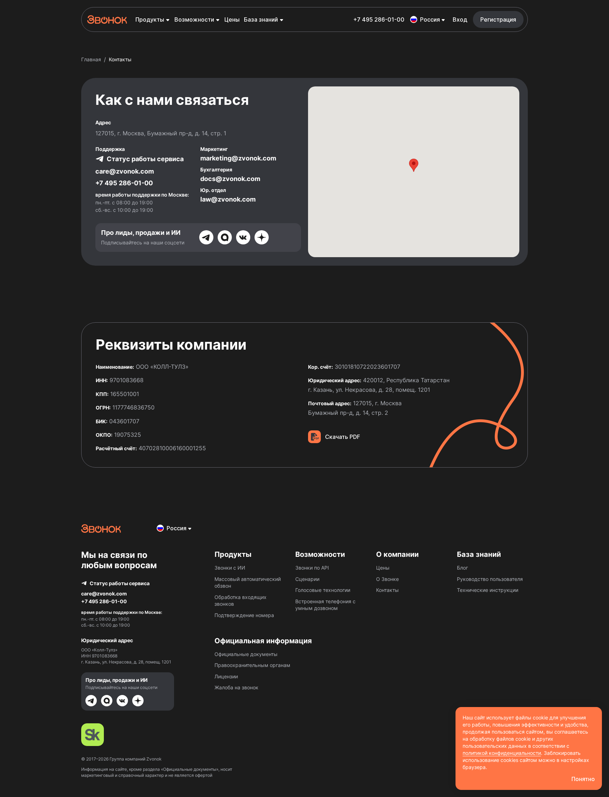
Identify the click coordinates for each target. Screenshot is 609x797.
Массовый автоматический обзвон (247, 582)
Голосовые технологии (322, 590)
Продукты (149, 19)
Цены (232, 19)
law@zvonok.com (228, 199)
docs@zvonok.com (230, 178)
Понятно (583, 778)
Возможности (194, 19)
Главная (91, 59)
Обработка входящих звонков (240, 600)
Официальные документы (246, 654)
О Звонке (387, 579)
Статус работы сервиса (145, 159)
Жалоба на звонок (236, 687)
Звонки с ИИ (229, 568)
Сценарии (307, 579)
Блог (462, 568)
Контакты (387, 590)
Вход (460, 19)
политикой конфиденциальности (502, 753)
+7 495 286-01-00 (378, 19)
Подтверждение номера (244, 615)
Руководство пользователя (490, 579)
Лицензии (226, 676)
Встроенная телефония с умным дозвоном (325, 604)
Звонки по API (312, 568)
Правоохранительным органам (252, 665)
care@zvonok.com (124, 171)
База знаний (261, 19)
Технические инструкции (487, 590)
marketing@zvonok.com (238, 158)
